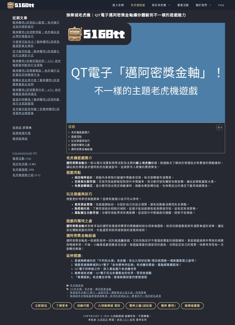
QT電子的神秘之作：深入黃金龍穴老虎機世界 (106, 268)
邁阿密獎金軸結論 (82, 149)
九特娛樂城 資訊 (109, 305)
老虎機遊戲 (138, 5)
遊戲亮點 (76, 136)
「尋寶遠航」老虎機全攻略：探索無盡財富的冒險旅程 (111, 277)
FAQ (221, 5)
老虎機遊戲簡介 (80, 132)
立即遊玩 (41, 305)
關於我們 (201, 5)
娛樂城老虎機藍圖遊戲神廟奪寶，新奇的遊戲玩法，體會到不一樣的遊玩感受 (115, 296)
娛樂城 (17, 127)
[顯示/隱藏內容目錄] (217, 127)
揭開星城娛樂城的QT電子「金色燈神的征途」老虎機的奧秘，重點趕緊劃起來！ (128, 264)
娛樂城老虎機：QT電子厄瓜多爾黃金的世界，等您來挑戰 (113, 273)
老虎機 (119, 240)
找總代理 (83, 305)
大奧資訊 (102, 319)
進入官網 (118, 5)
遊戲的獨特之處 (80, 145)
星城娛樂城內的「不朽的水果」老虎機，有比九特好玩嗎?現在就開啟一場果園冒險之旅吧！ (136, 260)
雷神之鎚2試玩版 (140, 305)
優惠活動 (183, 5)
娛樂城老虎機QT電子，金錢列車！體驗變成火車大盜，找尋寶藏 (108, 292)
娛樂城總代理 (22, 133)
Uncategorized (22, 153)
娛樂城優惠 (192, 305)
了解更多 (62, 305)
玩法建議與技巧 (80, 140)
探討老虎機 (159, 5)
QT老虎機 (76, 289)
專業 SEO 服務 (126, 319)
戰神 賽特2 (168, 305)
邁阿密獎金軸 (103, 289)
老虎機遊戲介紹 (23, 175)
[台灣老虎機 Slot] (20, 5)
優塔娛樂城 (20, 138)
